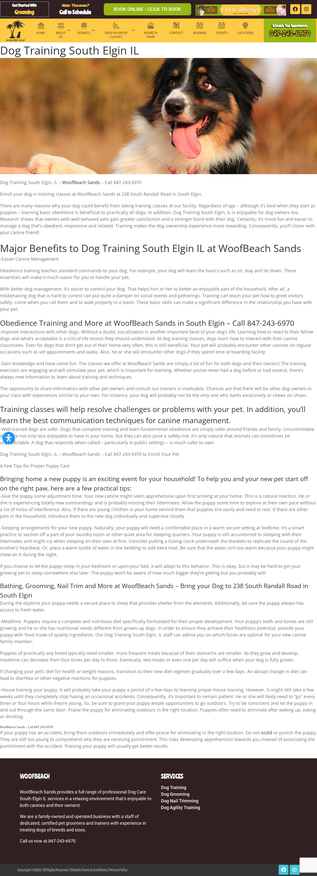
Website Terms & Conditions (88, 870)
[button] (8, 438)
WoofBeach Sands (81, 182)
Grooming (24, 12)
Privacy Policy (117, 870)
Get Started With (24, 5)
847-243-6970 (290, 33)
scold (266, 733)
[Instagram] (306, 9)
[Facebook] (295, 9)
